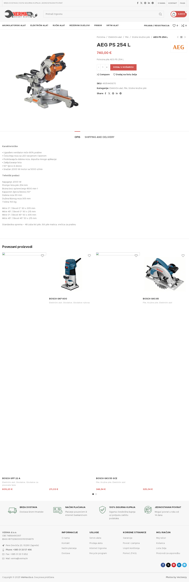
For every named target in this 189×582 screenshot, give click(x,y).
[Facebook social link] (137, 3)
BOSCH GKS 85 (151, 299)
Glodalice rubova (81, 303)
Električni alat (115, 37)
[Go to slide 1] (93, 494)
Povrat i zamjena (131, 543)
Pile (127, 37)
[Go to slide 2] (96, 494)
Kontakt (66, 543)
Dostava (66, 553)
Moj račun (161, 538)
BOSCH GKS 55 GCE (106, 478)
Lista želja (161, 548)
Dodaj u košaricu (123, 67)
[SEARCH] (160, 14)
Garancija (127, 538)
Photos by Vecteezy (176, 577)
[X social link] (141, 3)
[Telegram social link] (153, 3)
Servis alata (95, 538)
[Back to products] (181, 37)
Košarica (160, 543)
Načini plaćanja (69, 548)
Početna (101, 37)
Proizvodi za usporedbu (168, 553)
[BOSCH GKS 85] (165, 274)
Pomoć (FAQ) (130, 553)
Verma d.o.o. (27, 577)
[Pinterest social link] (145, 3)
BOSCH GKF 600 (58, 299)
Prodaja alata (95, 543)
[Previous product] (178, 37)
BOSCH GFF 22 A (11, 478)
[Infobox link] (26, 510)
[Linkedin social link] (149, 3)
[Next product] (185, 37)
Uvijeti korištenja (131, 548)
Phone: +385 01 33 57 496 (19, 550)
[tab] (77, 135)
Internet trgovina (98, 548)
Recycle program (98, 553)
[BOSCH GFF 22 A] (24, 364)
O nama (66, 538)
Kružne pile (106, 482)
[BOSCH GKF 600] (71, 274)
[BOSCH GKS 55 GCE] (118, 364)
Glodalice (20, 482)
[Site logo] (20, 14)
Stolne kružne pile (141, 37)
